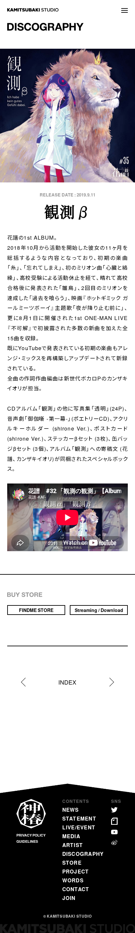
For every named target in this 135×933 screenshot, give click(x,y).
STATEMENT (79, 818)
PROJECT (75, 871)
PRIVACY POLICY (31, 835)
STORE (72, 862)
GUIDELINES (27, 841)
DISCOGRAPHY (83, 853)
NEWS (70, 809)
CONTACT (75, 889)
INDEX (67, 682)
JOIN (69, 898)
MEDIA (71, 836)
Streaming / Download (99, 610)
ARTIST (72, 845)
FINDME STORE (36, 610)
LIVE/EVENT (79, 827)
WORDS (73, 880)
